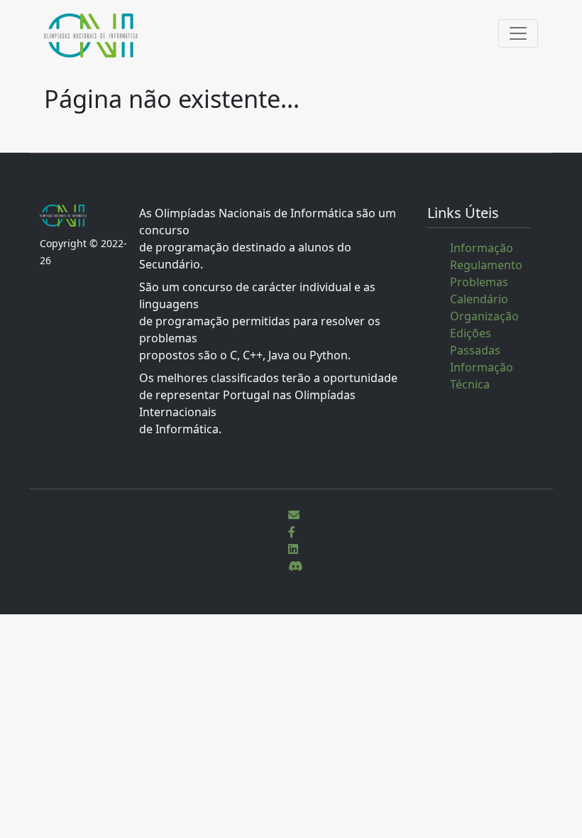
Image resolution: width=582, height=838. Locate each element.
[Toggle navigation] (518, 33)
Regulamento (486, 265)
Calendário (479, 299)
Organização (484, 316)
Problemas (479, 282)
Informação (481, 248)
